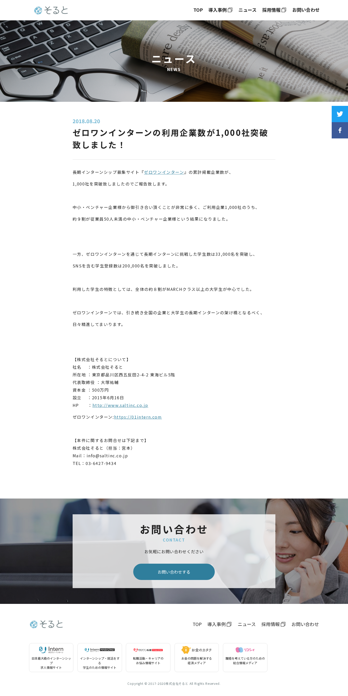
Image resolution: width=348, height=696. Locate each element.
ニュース (247, 9)
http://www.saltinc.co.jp (120, 405)
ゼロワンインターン (164, 172)
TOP (198, 9)
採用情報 (271, 9)
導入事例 (217, 9)
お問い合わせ (306, 9)
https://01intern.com (138, 417)
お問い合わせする (174, 572)
